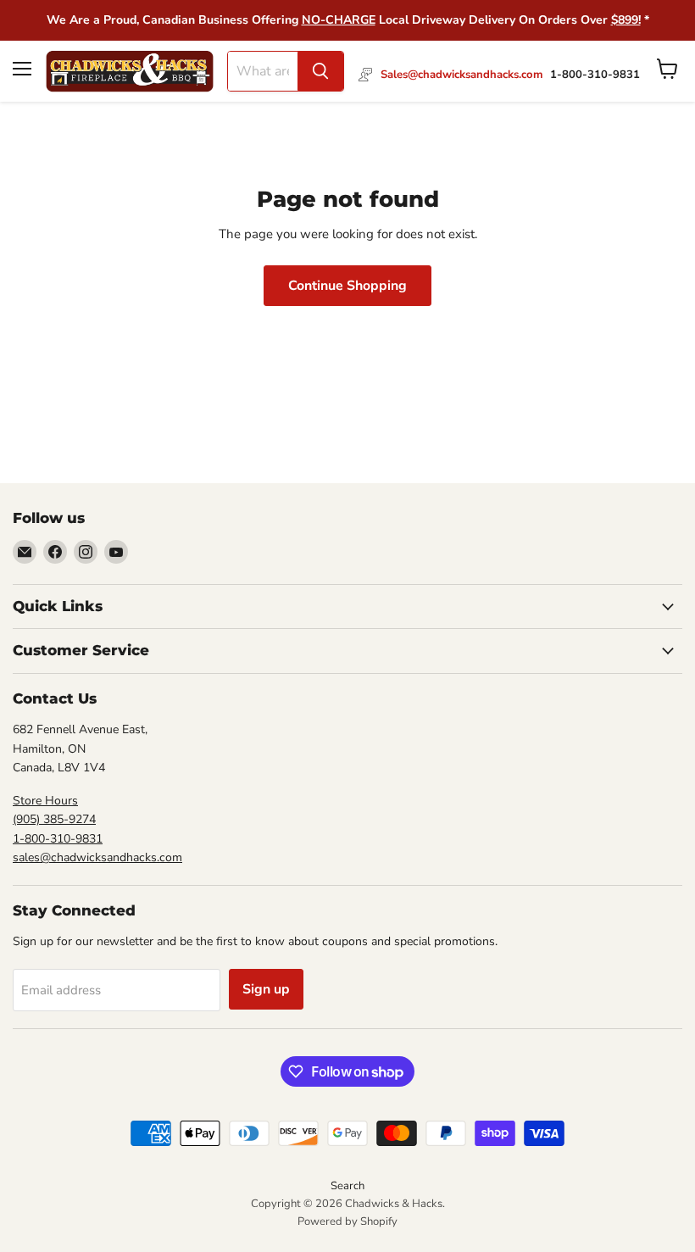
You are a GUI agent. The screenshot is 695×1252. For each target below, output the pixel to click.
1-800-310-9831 (58, 839)
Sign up (266, 989)
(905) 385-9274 (54, 819)
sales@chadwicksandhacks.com (97, 857)
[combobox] (262, 71)
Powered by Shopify (347, 1221)
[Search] (320, 71)
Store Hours (45, 801)
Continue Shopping (347, 285)
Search (347, 1186)
